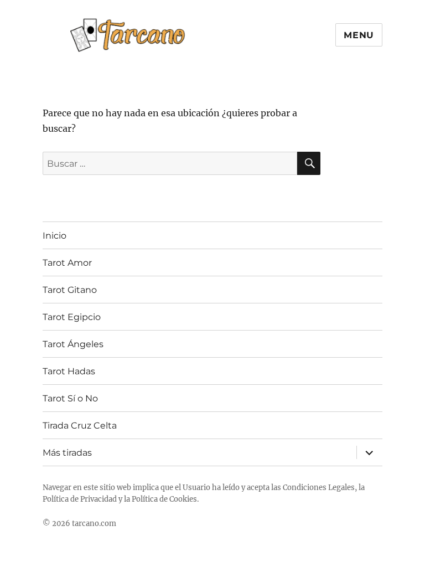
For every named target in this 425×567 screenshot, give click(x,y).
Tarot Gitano (70, 290)
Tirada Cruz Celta (80, 425)
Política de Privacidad (80, 499)
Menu (359, 35)
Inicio (54, 235)
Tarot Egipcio (72, 317)
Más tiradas (67, 452)
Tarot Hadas (69, 371)
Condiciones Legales (319, 487)
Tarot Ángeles (73, 344)
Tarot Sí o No (70, 398)
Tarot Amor (67, 262)
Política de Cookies (164, 499)
